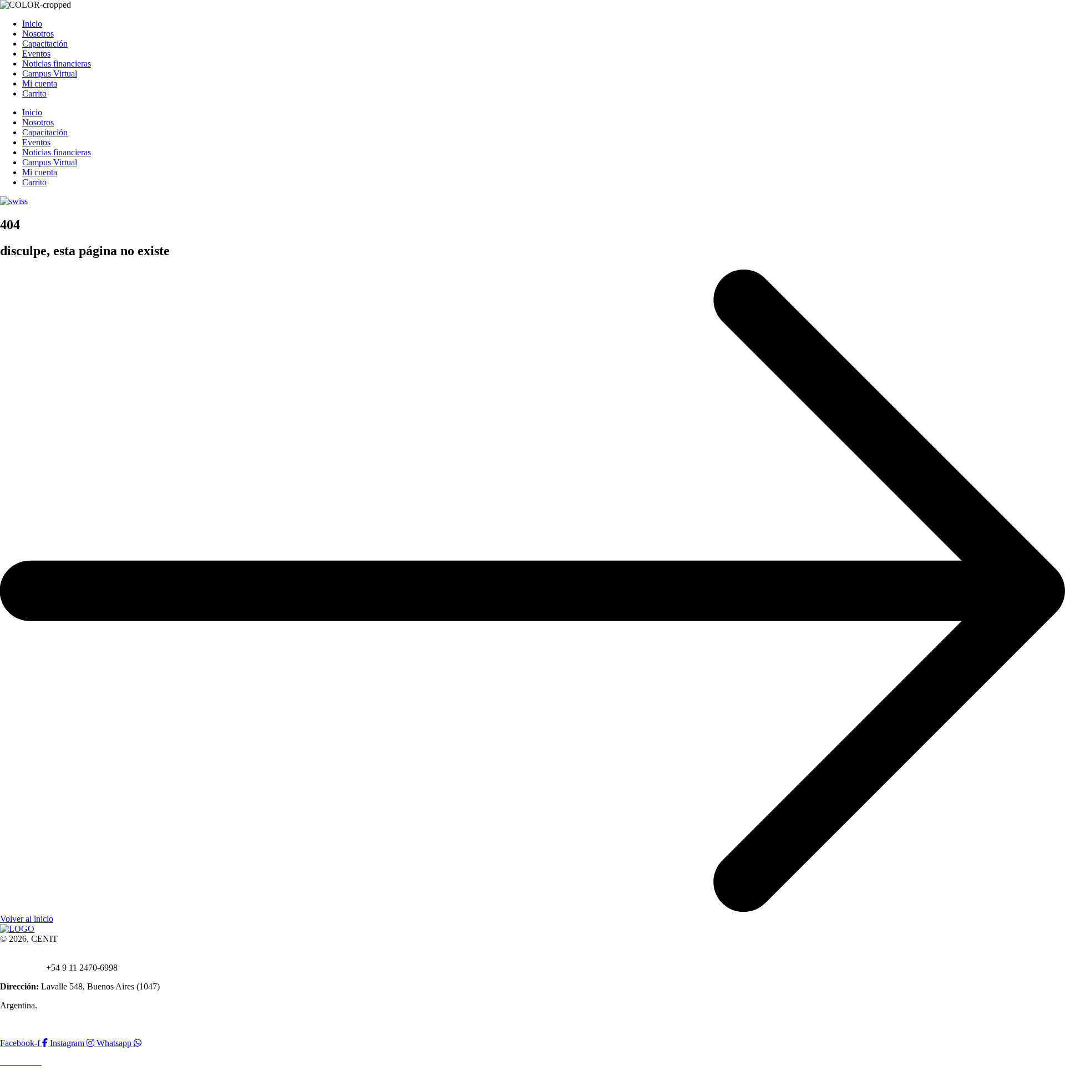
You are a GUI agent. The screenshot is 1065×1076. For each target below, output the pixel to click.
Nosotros (38, 33)
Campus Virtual (49, 73)
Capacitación (45, 43)
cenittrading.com (78, 957)
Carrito (34, 93)
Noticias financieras (56, 63)
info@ (38, 957)
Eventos (36, 53)
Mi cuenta (39, 83)
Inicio (32, 23)
